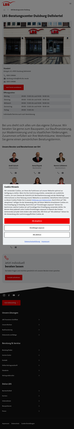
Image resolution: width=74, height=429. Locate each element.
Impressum (45, 241)
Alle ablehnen (37, 235)
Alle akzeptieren (37, 221)
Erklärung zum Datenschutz (41, 200)
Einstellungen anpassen (37, 228)
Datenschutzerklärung (32, 241)
